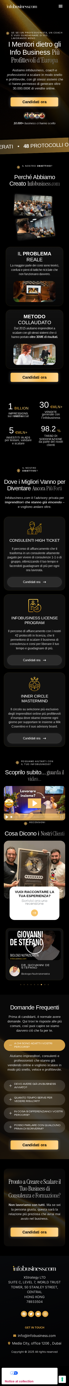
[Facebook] (24, 1314)
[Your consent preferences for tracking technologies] (62, 1379)
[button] (60, 6)
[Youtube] (38, 1314)
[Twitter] (31, 1314)
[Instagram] (45, 1314)
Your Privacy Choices (33, 1373)
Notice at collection (19, 1381)
